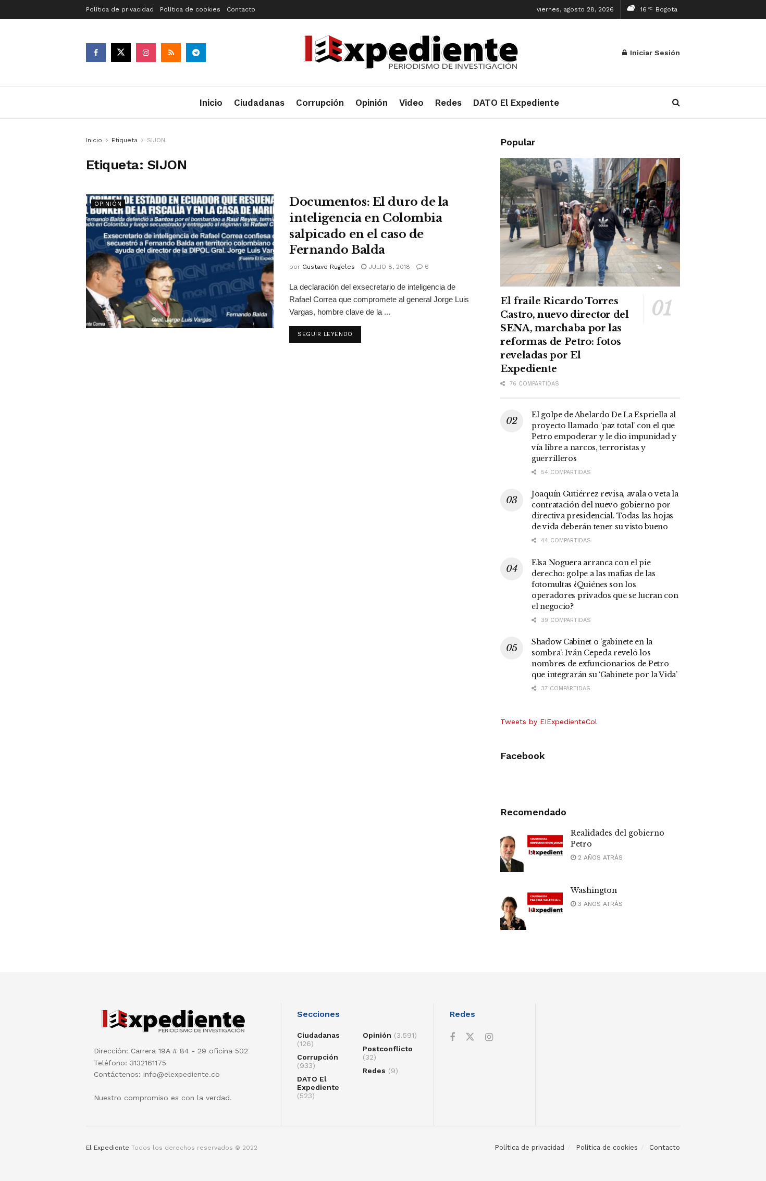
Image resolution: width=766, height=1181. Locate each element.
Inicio (211, 102)
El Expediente (107, 1147)
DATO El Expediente (516, 102)
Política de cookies (190, 9)
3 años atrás (599, 903)
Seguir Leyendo (329, 334)
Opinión (371, 102)
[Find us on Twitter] (121, 52)
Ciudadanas (259, 102)
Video (411, 102)
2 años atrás (599, 857)
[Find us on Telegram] (196, 52)
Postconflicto (388, 1049)
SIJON (156, 140)
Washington (594, 890)
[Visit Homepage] (414, 53)
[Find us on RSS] (171, 52)
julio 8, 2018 (388, 266)
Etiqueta (125, 140)
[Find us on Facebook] (96, 52)
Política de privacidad (120, 9)
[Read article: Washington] (531, 907)
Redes (448, 102)
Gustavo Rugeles (328, 266)
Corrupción (320, 102)
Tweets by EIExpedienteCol (548, 721)
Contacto (241, 9)
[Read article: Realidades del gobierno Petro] (531, 850)
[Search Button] (676, 102)
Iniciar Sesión (654, 52)
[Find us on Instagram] (146, 52)
